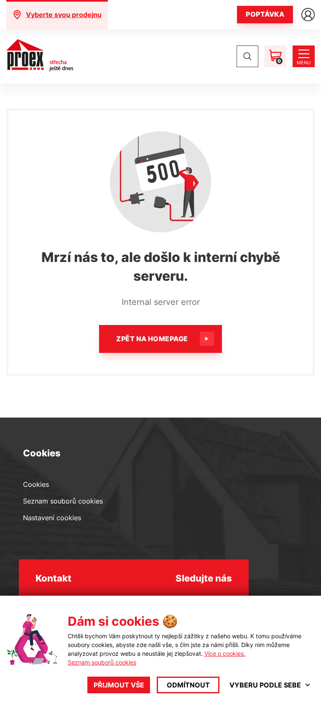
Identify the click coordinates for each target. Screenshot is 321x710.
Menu (304, 62)
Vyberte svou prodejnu (64, 14)
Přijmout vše (119, 685)
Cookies (36, 484)
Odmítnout (188, 685)
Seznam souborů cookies (63, 501)
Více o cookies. (224, 653)
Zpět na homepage (152, 339)
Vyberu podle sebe (265, 685)
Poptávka (265, 14)
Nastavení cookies (52, 518)
